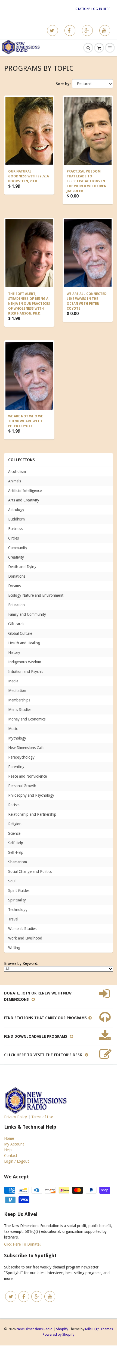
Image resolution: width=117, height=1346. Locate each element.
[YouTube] (104, 30)
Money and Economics (26, 719)
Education (16, 605)
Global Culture (20, 633)
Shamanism (17, 862)
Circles (13, 538)
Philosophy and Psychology (31, 795)
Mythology (17, 738)
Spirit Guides (18, 890)
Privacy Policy (15, 1117)
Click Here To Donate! (22, 1244)
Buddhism (16, 519)
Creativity (16, 557)
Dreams (14, 586)
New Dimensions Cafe (26, 748)
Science (14, 833)
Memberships (19, 700)
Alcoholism (17, 471)
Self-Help (15, 852)
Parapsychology (21, 757)
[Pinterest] (87, 30)
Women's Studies (22, 928)
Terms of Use (42, 1117)
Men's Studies (19, 709)
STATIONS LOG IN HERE (92, 9)
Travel (13, 919)
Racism (14, 805)
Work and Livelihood (25, 938)
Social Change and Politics (30, 871)
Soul (12, 881)
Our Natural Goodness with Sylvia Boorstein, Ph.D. (28, 176)
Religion (14, 824)
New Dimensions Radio (35, 1329)
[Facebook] (69, 30)
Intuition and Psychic (25, 671)
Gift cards (16, 624)
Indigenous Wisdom (24, 662)
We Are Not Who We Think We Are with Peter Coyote (25, 421)
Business (15, 528)
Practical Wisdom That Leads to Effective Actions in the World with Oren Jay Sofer (86, 181)
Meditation (17, 690)
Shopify (62, 1329)
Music (13, 728)
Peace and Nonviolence (27, 776)
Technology (17, 909)
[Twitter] (52, 30)
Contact (10, 1155)
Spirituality (17, 900)
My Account (14, 1144)
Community (17, 548)
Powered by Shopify (58, 1334)
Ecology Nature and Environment (35, 595)
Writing (14, 947)
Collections (21, 460)
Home (9, 1138)
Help (8, 1150)
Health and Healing (24, 643)
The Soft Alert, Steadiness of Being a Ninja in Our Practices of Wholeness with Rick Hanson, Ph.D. (29, 303)
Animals (14, 481)
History (14, 652)
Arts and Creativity (23, 500)
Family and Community (27, 614)
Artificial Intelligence (25, 490)
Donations (16, 576)
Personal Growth (22, 786)
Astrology (16, 509)
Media (13, 681)
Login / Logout (16, 1161)
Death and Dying (22, 567)
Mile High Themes (99, 1329)
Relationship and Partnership (32, 814)
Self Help (15, 843)
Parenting (16, 767)
